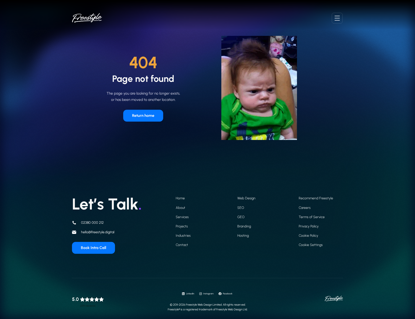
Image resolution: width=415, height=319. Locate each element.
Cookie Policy (308, 235)
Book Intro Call (93, 247)
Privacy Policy (309, 226)
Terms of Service (312, 217)
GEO (240, 217)
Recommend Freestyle (316, 198)
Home (180, 198)
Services (182, 217)
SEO (240, 208)
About (180, 208)
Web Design (246, 198)
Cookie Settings (311, 245)
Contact (182, 245)
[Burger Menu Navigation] (337, 18)
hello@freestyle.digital (97, 232)
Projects (182, 226)
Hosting (243, 235)
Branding (244, 226)
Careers (305, 208)
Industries (183, 235)
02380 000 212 (92, 223)
